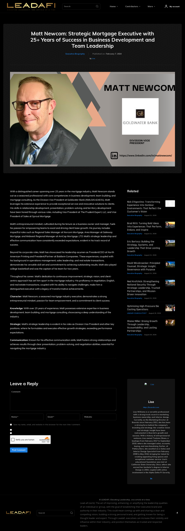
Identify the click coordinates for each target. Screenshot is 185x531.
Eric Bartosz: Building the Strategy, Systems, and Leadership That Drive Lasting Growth (143, 246)
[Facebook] (177, 513)
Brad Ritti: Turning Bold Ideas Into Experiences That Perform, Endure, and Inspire (144, 227)
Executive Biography (75, 54)
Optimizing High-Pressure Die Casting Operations (143, 307)
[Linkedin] (151, 478)
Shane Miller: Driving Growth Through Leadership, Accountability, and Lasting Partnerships (142, 326)
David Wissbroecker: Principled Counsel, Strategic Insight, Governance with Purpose (143, 266)
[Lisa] (151, 389)
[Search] (97, 6)
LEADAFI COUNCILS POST (137, 313)
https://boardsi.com (151, 407)
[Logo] (31, 6)
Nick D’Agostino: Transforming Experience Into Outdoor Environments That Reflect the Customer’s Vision (144, 206)
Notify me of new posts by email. (27, 433)
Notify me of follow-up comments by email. (31, 430)
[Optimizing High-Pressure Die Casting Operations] (170, 308)
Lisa (93, 58)
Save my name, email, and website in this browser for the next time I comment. (47, 424)
